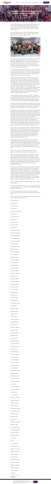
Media (26, 2)
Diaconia (6, 2)
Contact (40, 2)
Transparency (35, 2)
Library (30, 2)
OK (35, 481)
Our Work (22, 2)
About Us (18, 2)
